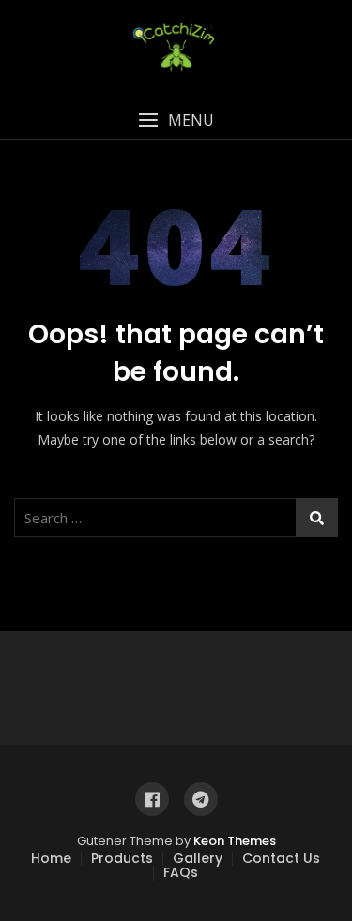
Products (122, 858)
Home (51, 858)
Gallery (197, 858)
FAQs (180, 872)
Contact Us (281, 858)
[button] (176, 120)
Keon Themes (234, 841)
